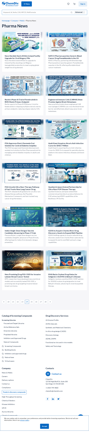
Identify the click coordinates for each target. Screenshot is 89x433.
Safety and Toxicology (53, 346)
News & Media (7, 373)
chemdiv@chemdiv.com (54, 391)
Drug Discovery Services (57, 315)
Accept (44, 426)
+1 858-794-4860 (52, 388)
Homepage (6, 21)
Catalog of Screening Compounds (17, 315)
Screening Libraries (9, 320)
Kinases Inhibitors (8, 404)
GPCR (4, 408)
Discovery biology (52, 335)
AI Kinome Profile (52, 320)
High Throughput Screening (12, 397)
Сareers (5, 376)
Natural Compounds (11, 342)
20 (8, 302)
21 (13, 302)
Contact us (6, 384)
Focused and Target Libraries (14, 323)
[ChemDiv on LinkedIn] (53, 399)
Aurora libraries (7, 412)
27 (41, 302)
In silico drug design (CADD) (56, 331)
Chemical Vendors (8, 401)
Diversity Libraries (10, 331)
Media (22, 21)
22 (18, 302)
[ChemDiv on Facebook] (47, 399)
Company (14, 21)
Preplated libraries (10, 334)
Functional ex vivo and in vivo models (59, 342)
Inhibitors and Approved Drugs (15, 338)
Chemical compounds (9, 415)
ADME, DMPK (51, 339)
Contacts (50, 368)
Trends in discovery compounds (14, 392)
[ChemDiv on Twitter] (58, 399)
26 (36, 302)
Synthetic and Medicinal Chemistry (58, 328)
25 (32, 302)
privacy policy (24, 420)
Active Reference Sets (11, 327)
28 (45, 302)
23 (22, 302)
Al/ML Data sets (51, 324)
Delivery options (8, 380)
